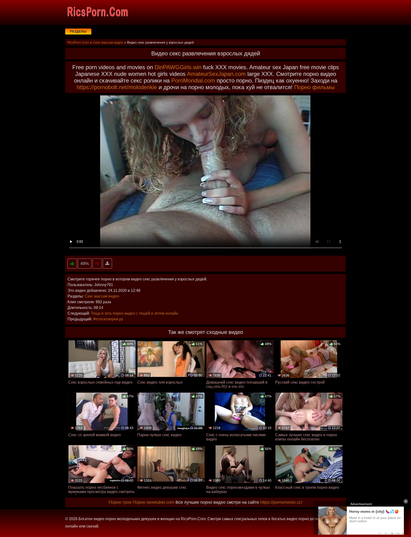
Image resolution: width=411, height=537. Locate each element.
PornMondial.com (193, 80)
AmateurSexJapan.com (216, 74)
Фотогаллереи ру (108, 319)
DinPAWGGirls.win (178, 67)
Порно (139, 502)
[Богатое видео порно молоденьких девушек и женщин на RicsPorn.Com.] (97, 12)
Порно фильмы (314, 87)
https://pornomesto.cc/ (281, 502)
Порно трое (120, 502)
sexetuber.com (160, 502)
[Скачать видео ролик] (107, 264)
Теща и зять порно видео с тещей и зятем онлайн (134, 313)
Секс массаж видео (102, 296)
